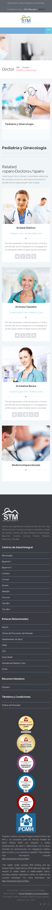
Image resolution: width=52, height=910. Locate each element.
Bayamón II (6, 567)
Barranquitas (7, 556)
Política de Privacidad (11, 705)
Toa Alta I (6, 603)
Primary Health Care (33, 233)
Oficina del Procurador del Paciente (17, 633)
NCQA (4, 669)
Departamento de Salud (12, 639)
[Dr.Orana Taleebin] (26, 285)
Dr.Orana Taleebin (26, 306)
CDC (4, 651)
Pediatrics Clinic (17, 233)
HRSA (4, 645)
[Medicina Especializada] (26, 443)
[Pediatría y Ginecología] (26, 101)
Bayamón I (6, 562)
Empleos (6, 687)
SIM (17, 67)
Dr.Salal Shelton (26, 227)
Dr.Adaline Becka (26, 386)
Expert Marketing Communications (34, 893)
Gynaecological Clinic (18, 312)
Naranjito (5, 591)
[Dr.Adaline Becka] (26, 364)
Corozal (5, 579)
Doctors (26, 67)
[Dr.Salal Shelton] (26, 206)
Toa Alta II (6, 609)
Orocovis (6, 597)
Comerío (6, 573)
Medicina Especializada (26, 465)
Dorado (5, 585)
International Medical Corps (14, 663)
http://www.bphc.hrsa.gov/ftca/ (15, 859)
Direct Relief (7, 657)
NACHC (5, 627)
